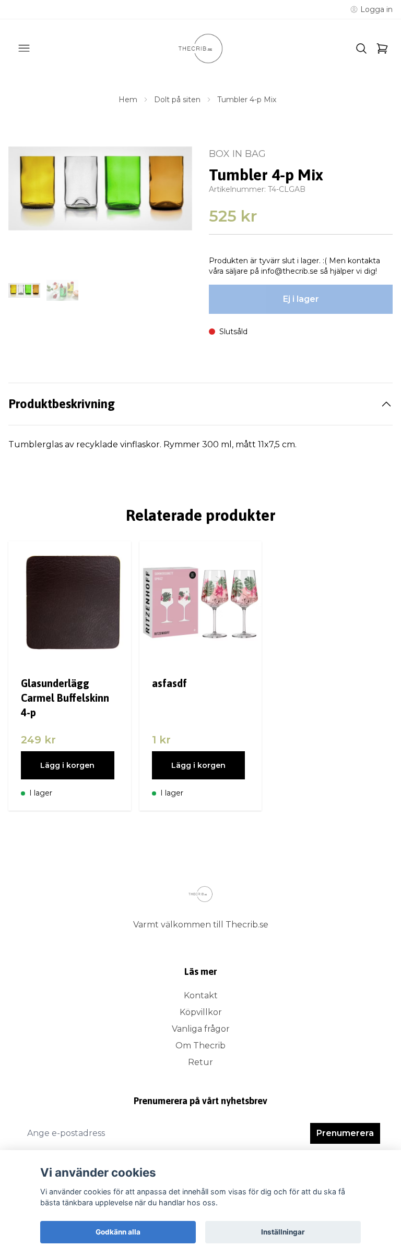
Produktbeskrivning (61, 404)
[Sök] (361, 48)
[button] (174, 202)
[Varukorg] (382, 48)
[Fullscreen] (100, 188)
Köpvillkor (201, 1012)
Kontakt (201, 995)
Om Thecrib (200, 1045)
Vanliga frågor (201, 1029)
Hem (128, 99)
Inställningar (283, 1232)
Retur (200, 1062)
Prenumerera (345, 1133)
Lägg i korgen (67, 765)
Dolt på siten (177, 99)
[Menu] (24, 48)
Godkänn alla (118, 1232)
